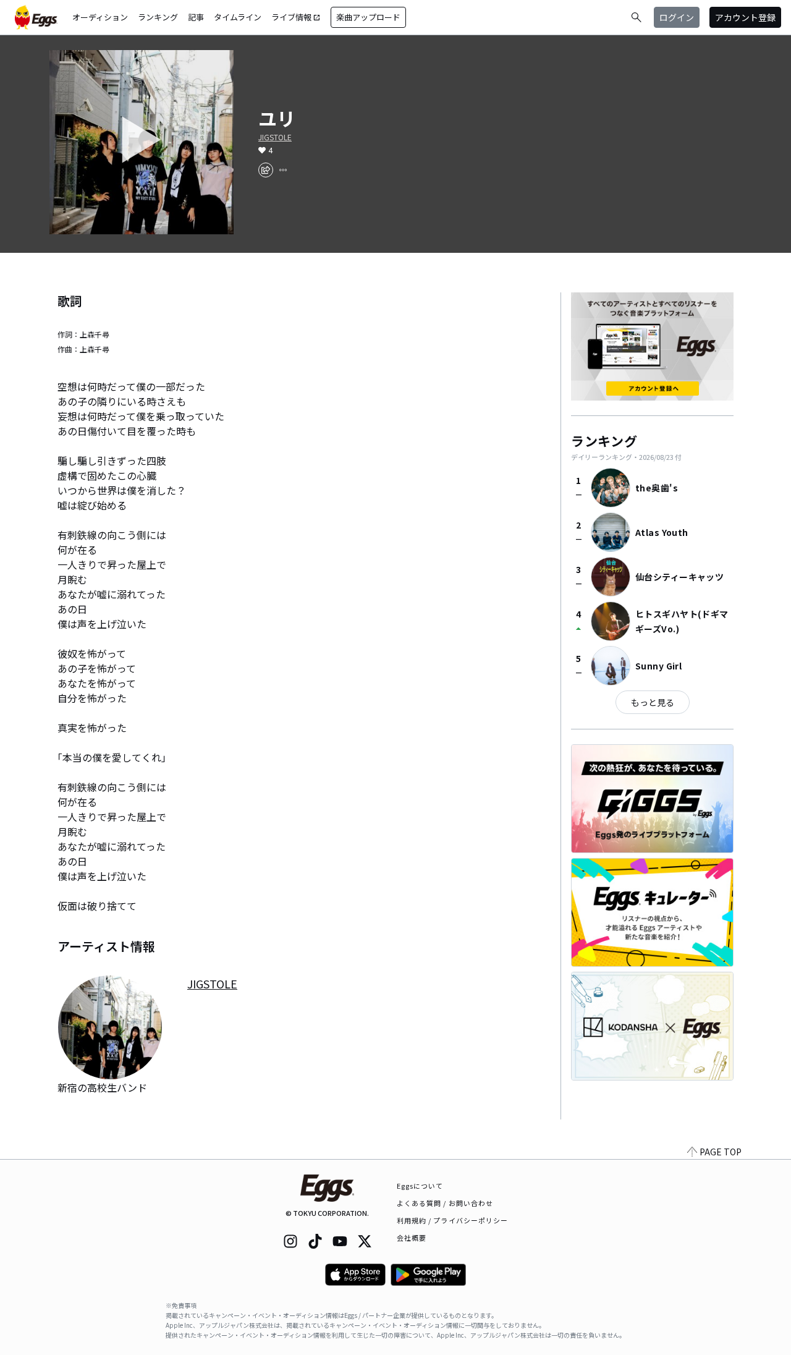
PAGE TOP (721, 1151)
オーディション (100, 17)
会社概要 (411, 1237)
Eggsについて (420, 1186)
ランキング (158, 17)
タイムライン (237, 17)
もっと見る (652, 702)
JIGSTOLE (275, 137)
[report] (283, 170)
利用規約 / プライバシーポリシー (453, 1220)
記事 (196, 17)
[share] (265, 170)
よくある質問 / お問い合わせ (445, 1203)
